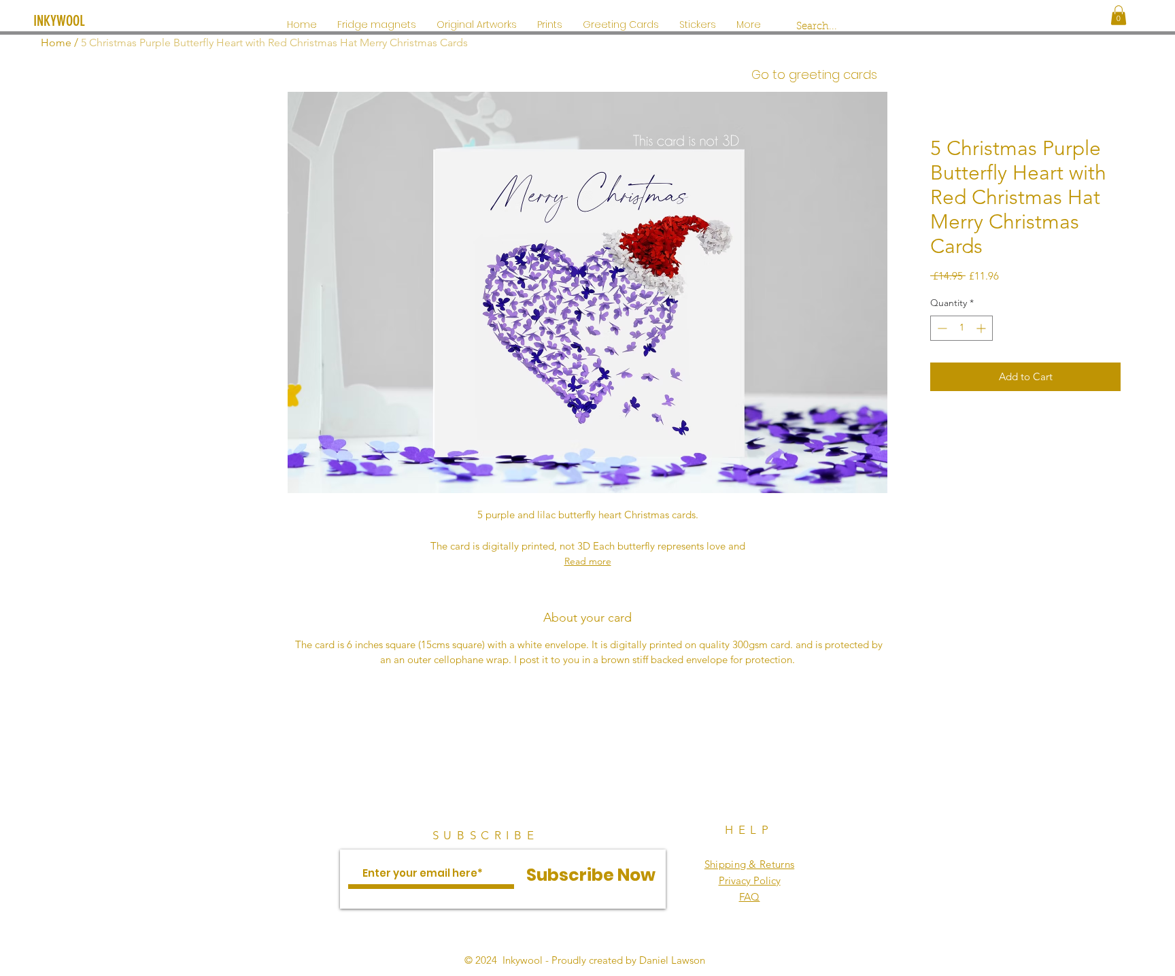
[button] (1118, 15)
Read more (587, 561)
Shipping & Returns (749, 864)
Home (56, 42)
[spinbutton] (961, 328)
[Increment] (982, 328)
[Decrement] (940, 328)
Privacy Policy (750, 880)
